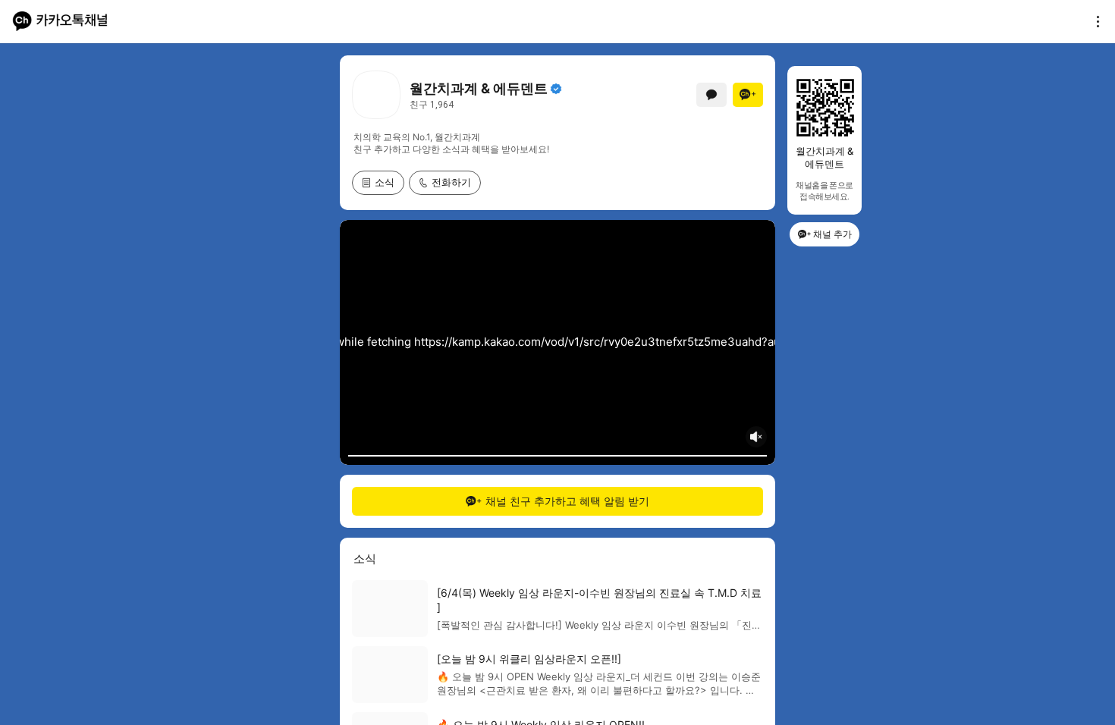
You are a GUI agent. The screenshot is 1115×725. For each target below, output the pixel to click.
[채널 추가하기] (748, 95)
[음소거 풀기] (756, 436)
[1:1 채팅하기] (711, 95)
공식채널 (556, 89)
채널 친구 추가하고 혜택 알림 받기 (567, 500)
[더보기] (1094, 21)
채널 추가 (832, 234)
